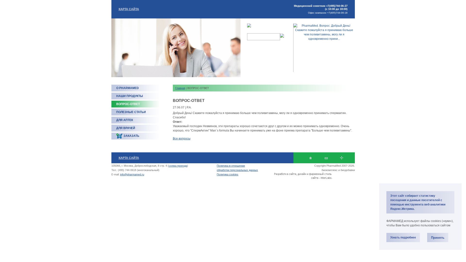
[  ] (310, 158)
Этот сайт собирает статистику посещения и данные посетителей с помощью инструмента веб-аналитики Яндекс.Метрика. (417, 202)
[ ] (341, 158)
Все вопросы (182, 138)
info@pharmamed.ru (132, 174)
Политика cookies (227, 174)
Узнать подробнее (403, 237)
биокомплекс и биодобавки (338, 170)
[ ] (326, 158)
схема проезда (178, 165)
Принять (437, 237)
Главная (180, 88)
